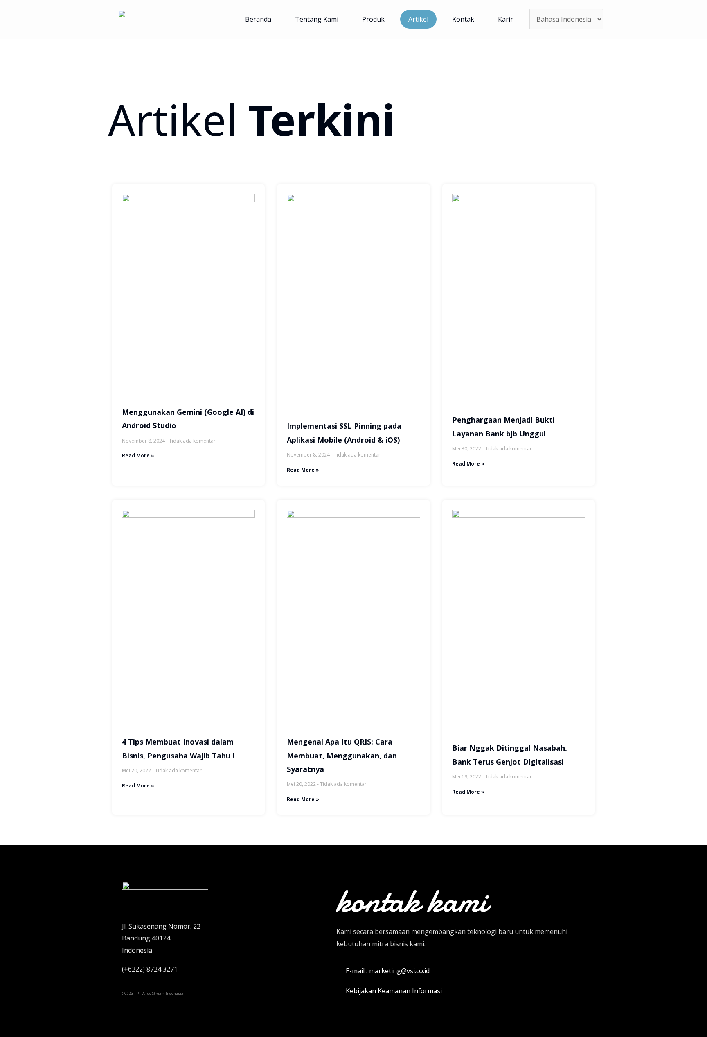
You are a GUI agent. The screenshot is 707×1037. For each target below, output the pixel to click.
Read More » (138, 455)
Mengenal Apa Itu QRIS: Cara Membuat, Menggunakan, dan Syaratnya (342, 755)
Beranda (258, 19)
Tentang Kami (316, 19)
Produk (373, 19)
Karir (505, 19)
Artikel (418, 19)
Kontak (463, 19)
